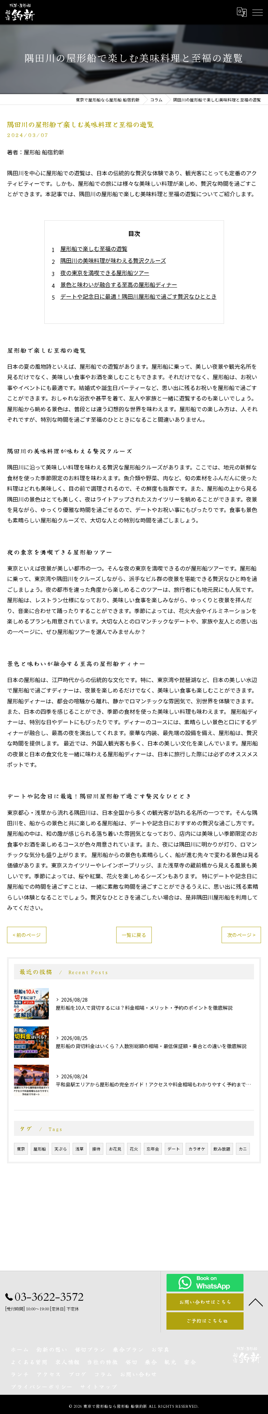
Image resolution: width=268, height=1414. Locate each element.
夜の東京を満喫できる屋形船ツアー (104, 272)
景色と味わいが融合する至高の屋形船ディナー (118, 284)
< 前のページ (27, 934)
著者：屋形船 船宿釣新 (35, 152)
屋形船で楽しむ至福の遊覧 (93, 248)
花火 (134, 1149)
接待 (96, 1149)
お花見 (115, 1149)
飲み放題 (222, 1149)
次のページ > (241, 934)
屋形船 (40, 1149)
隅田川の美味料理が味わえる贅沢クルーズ (113, 260)
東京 (21, 1149)
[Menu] (257, 12)
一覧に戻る (134, 934)
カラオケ (196, 1149)
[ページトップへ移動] (256, 1302)
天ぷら (60, 1149)
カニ (243, 1149)
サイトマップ (99, 1386)
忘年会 (153, 1149)
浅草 (79, 1149)
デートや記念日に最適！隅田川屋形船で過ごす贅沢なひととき (138, 296)
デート (174, 1149)
